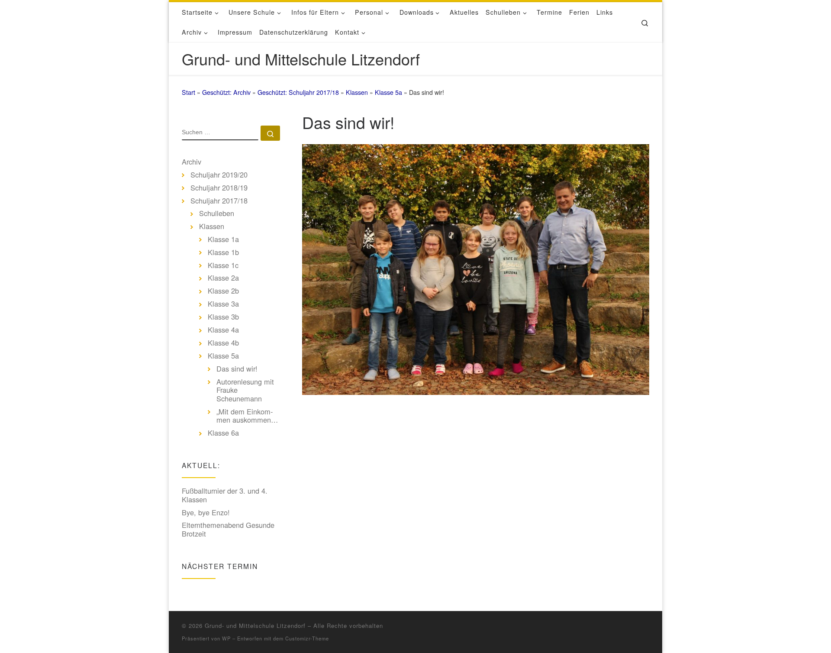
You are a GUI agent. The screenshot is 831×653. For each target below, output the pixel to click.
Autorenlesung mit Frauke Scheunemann (245, 390)
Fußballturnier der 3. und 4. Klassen (224, 495)
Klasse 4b (223, 343)
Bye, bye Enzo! (206, 512)
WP (226, 638)
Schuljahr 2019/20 (219, 175)
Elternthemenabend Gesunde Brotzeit (228, 529)
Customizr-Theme (307, 638)
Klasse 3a (223, 304)
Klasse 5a (388, 92)
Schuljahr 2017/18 (219, 201)
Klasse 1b (223, 252)
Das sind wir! (237, 369)
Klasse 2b (223, 291)
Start (188, 92)
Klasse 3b (223, 317)
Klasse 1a (223, 239)
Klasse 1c (223, 265)
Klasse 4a (223, 330)
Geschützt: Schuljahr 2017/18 (298, 92)
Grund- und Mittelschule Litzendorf (255, 625)
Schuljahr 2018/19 (219, 188)
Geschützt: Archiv (226, 92)
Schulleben (216, 213)
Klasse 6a (223, 433)
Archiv (191, 162)
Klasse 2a (223, 278)
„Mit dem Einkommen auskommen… (247, 415)
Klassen (357, 92)
